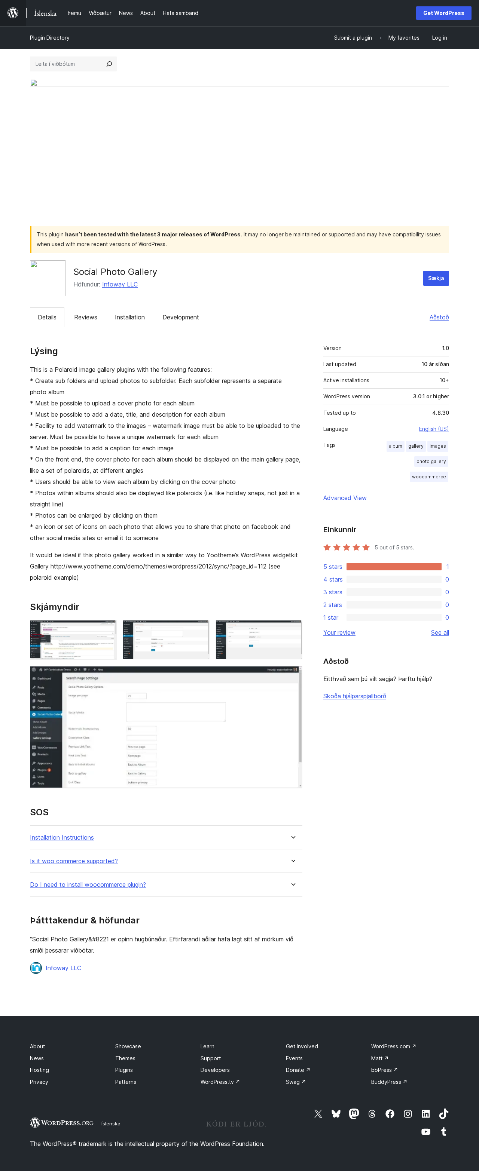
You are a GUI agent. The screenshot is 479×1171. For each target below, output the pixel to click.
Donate (298, 1070)
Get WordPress (443, 13)
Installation (130, 317)
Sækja (436, 278)
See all (440, 632)
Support (211, 1058)
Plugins (124, 1070)
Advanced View (345, 498)
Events (294, 1058)
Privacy (39, 1082)
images (438, 446)
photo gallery (431, 461)
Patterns (125, 1082)
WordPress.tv (220, 1082)
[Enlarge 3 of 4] (292, 630)
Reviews (85, 317)
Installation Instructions (62, 837)
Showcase (128, 1046)
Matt (380, 1058)
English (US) (434, 429)
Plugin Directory (50, 37)
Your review (339, 632)
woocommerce (429, 476)
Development (180, 317)
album (395, 446)
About (37, 1046)
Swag (296, 1082)
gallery (416, 446)
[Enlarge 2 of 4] (199, 630)
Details (47, 317)
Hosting (39, 1070)
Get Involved (302, 1046)
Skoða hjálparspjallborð (354, 696)
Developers (215, 1070)
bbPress (384, 1070)
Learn (207, 1046)
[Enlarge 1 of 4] (106, 630)
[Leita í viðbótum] (109, 63)
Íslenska (110, 1123)
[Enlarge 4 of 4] (292, 676)
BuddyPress (389, 1082)
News (37, 1058)
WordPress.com (394, 1046)
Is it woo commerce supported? (74, 861)
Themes (125, 1058)
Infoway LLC (120, 284)
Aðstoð (439, 317)
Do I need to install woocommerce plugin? (88, 884)
